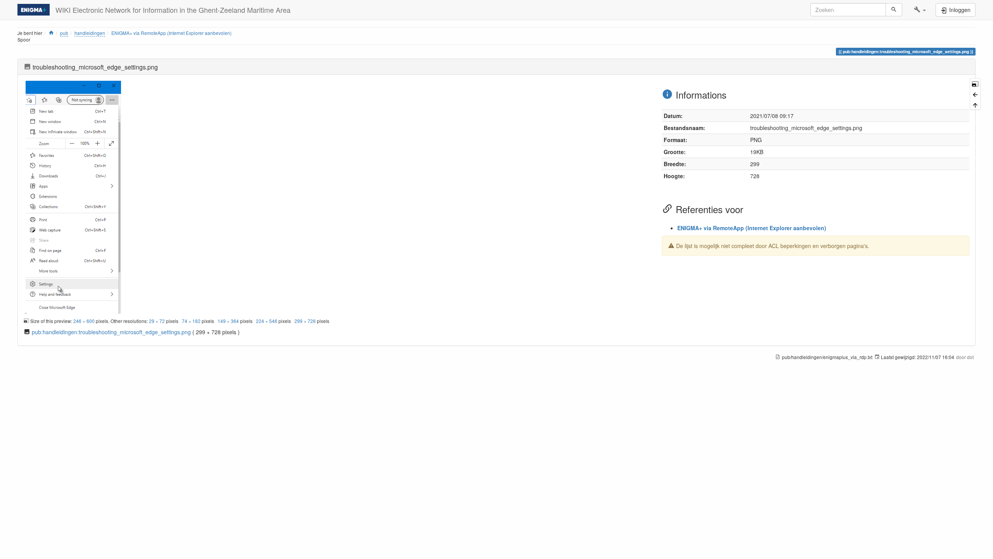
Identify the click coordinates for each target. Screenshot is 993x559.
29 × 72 (157, 321)
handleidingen (89, 33)
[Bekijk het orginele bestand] (73, 196)
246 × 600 (84, 321)
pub (64, 33)
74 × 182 (191, 321)
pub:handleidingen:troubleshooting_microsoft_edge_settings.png (111, 332)
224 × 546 (266, 321)
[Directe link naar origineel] (975, 83)
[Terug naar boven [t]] (975, 104)
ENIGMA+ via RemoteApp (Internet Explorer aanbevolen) (171, 33)
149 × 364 (228, 321)
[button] (920, 9)
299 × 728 (305, 321)
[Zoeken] (894, 9)
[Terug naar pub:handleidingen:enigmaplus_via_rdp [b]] (975, 94)
